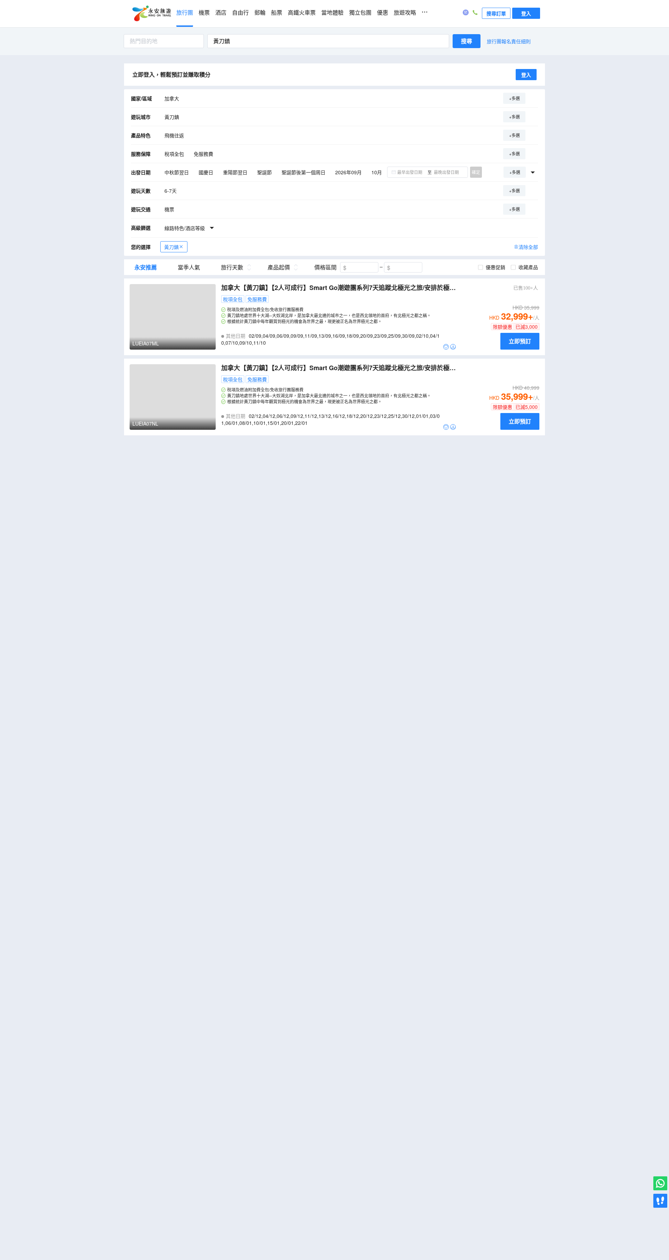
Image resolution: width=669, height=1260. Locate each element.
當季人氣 (189, 267)
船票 (276, 13)
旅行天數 (232, 267)
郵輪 (260, 13)
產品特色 (141, 135)
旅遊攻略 (405, 13)
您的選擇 (141, 246)
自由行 (240, 13)
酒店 (220, 13)
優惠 (382, 13)
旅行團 (184, 13)
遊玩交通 (141, 209)
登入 (526, 13)
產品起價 (279, 267)
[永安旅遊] (151, 14)
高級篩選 (141, 227)
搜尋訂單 (496, 13)
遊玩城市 (141, 116)
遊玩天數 (141, 190)
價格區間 (325, 267)
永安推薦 (145, 267)
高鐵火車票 (302, 13)
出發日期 (141, 172)
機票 (204, 13)
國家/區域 (141, 98)
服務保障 (141, 153)
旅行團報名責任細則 (509, 41)
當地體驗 (332, 13)
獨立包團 (360, 13)
